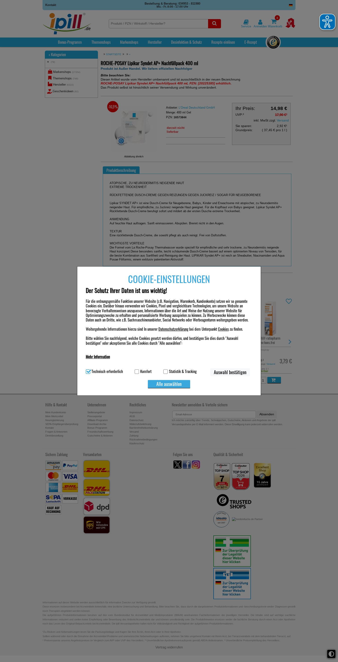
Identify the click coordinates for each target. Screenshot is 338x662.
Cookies (223, 329)
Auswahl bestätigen (230, 372)
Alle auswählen (169, 383)
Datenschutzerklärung (173, 329)
